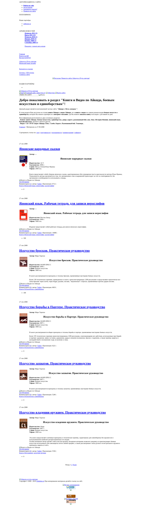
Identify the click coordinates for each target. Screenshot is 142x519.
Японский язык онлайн (27, 63)
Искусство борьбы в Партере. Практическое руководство (62, 307)
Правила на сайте (29, 11)
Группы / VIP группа (26, 73)
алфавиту (77, 132)
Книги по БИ (24, 56)
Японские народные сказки (39, 149)
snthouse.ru (27, 24)
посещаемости (57, 132)
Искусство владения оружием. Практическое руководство (62, 412)
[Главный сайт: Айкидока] (35, 93)
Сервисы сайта (24, 74)
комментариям (68, 132)
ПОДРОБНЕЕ (24, 182)
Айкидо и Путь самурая (27, 61)
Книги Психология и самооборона (31, 289)
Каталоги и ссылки (26, 69)
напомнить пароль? (30, 9)
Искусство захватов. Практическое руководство (55, 363)
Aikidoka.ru (40, 481)
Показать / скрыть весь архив (35, 46)
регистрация (27, 7)
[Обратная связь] (21, 93)
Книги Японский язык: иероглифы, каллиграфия (36, 186)
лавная (22, 54)
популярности (46, 132)
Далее (74, 465)
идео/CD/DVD (25, 58)
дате (37, 132)
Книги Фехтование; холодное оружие (32, 453)
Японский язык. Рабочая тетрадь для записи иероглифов (61, 203)
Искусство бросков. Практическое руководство (54, 250)
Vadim (39, 184)
